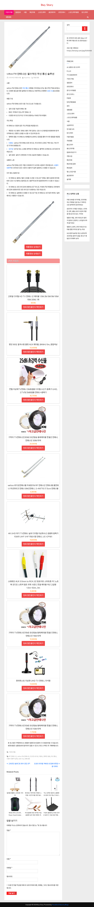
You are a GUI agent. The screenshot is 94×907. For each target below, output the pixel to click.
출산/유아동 (70, 148)
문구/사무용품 (71, 90)
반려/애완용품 (71, 102)
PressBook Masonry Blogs (60, 904)
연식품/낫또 (70, 129)
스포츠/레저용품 (73, 12)
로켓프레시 (61, 12)
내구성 (11, 149)
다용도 (11, 143)
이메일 (9, 868)
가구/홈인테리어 (72, 75)
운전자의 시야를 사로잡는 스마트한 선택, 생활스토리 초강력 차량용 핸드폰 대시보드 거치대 (77, 211)
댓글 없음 (36, 78)
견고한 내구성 (34, 756)
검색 (68, 25)
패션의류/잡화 (71, 164)
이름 (9, 859)
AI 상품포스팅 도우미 (73, 67)
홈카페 (69, 179)
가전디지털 (9, 12)
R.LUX (69, 71)
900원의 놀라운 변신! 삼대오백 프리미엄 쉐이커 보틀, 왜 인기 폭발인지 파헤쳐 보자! (77, 235)
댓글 (9, 830)
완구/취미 (85, 12)
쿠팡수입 (69, 156)
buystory (27, 77)
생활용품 (8, 17)
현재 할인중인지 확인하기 (33, 307)
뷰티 (68, 106)
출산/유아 (70, 144)
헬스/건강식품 (71, 172)
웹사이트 (9, 876)
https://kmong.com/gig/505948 (79, 50)
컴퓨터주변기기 (71, 152)
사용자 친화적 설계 (12, 759)
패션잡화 (69, 168)
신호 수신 (50, 91)
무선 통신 (25, 88)
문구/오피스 (70, 94)
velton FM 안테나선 (23, 756)
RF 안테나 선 (13, 756)
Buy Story (47, 5)
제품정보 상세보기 (33, 247)
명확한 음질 (47, 756)
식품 (25, 12)
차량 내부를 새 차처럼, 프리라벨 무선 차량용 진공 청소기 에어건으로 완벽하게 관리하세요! (76, 202)
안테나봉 (27, 759)
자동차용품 (70, 137)
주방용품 (69, 141)
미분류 (69, 98)
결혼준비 (18, 12)
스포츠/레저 (42, 12)
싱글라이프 (70, 125)
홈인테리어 (52, 12)
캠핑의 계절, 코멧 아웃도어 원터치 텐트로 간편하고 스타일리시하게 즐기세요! (77, 220)
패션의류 (32, 12)
